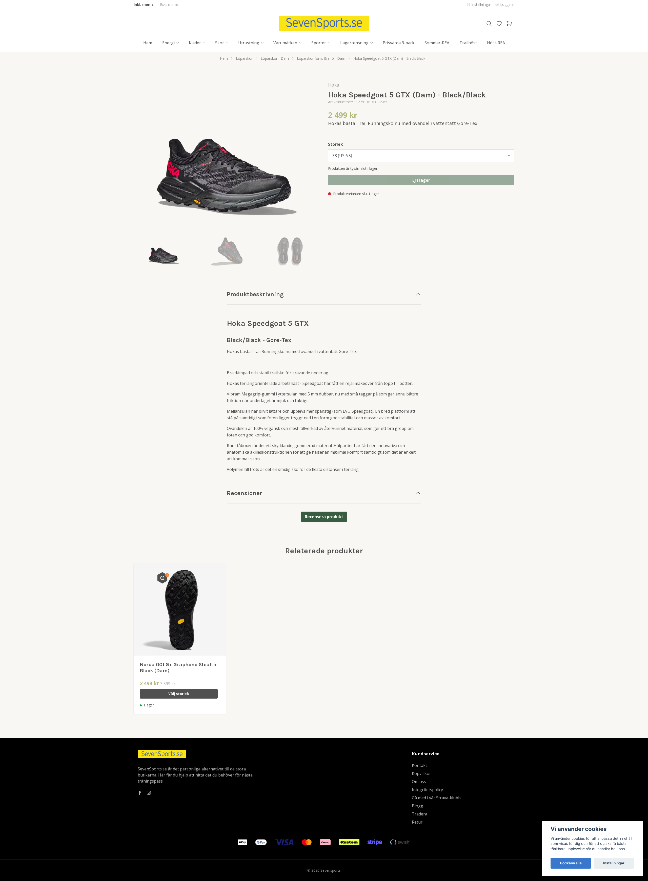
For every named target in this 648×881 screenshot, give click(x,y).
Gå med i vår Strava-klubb (436, 798)
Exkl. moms (169, 4)
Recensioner (244, 493)
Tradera (419, 814)
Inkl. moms (144, 4)
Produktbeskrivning (255, 294)
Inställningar (613, 863)
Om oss (419, 781)
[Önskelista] (499, 23)
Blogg (417, 806)
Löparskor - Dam (275, 58)
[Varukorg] (509, 23)
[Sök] (489, 23)
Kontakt (419, 765)
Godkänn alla (571, 863)
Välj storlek (178, 693)
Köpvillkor (421, 773)
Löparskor (244, 58)
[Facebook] (140, 793)
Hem (224, 58)
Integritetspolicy (427, 789)
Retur (417, 822)
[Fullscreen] (227, 156)
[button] (311, 159)
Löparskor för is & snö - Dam (321, 58)
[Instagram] (149, 793)
